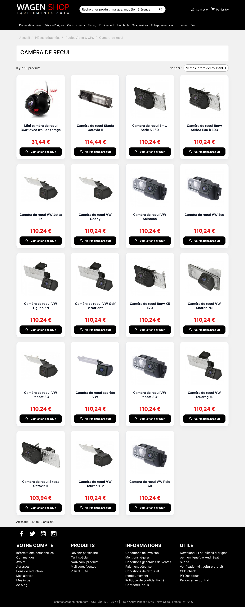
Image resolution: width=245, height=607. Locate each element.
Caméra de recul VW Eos (204, 215)
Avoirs (20, 562)
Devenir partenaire (84, 553)
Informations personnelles (35, 553)
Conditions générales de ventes (148, 562)
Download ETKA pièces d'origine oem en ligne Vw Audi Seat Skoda (203, 557)
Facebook (21, 533)
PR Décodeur (189, 576)
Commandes (25, 557)
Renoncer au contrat (194, 580)
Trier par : (175, 68)
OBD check (188, 571)
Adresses (22, 566)
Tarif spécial (79, 557)
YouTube (43, 533)
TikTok (64, 533)
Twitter (32, 533)
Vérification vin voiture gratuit (201, 566)
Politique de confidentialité (144, 580)
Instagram (54, 533)
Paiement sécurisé (138, 566)
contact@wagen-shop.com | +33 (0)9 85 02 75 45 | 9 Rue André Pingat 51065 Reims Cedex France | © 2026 (123, 601)
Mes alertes (24, 576)
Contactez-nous (137, 585)
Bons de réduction (29, 571)
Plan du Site (79, 571)
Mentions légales (137, 557)
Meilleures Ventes (83, 566)
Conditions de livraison (142, 553)
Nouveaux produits (84, 562)
